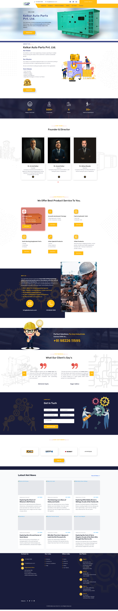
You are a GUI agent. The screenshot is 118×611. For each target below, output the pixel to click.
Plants (64, 565)
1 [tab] (59, 182)
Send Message (51, 426)
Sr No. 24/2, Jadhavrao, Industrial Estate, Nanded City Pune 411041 (89, 589)
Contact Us (48, 561)
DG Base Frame (27, 216)
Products (50, 5)
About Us (43, 5)
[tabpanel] (59, 24)
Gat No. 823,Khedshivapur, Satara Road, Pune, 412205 (89, 582)
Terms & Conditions (51, 563)
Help (47, 565)
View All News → (95, 475)
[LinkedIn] (76, 2)
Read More (29, 34)
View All (59, 460)
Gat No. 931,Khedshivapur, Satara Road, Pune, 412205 (89, 574)
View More (26, 226)
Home (64, 559)
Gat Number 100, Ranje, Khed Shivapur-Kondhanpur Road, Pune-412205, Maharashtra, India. (88, 565)
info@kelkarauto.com (52, 1)
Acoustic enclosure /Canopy (57, 216)
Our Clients (66, 567)
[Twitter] (73, 2)
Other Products (79, 241)
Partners (48, 559)
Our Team (74, 5)
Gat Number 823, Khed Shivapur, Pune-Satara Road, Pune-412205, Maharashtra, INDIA (31, 573)
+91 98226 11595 (39, 1)
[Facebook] (70, 2)
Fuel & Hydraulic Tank (81, 216)
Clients (67, 5)
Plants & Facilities (59, 5)
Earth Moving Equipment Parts (31, 241)
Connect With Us (88, 1)
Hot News (40, 497)
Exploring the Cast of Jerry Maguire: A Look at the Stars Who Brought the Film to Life (87, 537)
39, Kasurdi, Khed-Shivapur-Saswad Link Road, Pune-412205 (88, 596)
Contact (81, 5)
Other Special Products (55, 241)
